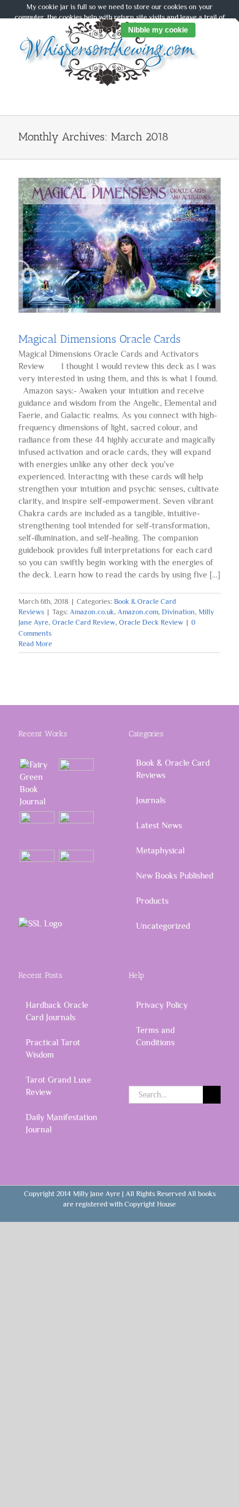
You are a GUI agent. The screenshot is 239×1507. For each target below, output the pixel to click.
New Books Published (174, 875)
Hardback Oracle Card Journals (57, 1011)
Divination (178, 612)
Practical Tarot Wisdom (53, 1048)
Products (152, 901)
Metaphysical (160, 850)
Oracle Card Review (83, 622)
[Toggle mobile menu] (216, 93)
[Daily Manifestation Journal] (36, 828)
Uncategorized (163, 926)
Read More (35, 643)
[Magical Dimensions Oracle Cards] (119, 245)
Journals (150, 800)
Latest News (159, 825)
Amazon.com (138, 612)
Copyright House (150, 1204)
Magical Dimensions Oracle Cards (99, 339)
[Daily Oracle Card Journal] (36, 783)
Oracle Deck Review (151, 622)
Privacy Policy (162, 1005)
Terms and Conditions (155, 1036)
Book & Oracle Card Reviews (173, 769)
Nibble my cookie (158, 30)
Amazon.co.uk (92, 612)
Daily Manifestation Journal (61, 1123)
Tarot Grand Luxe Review (58, 1086)
